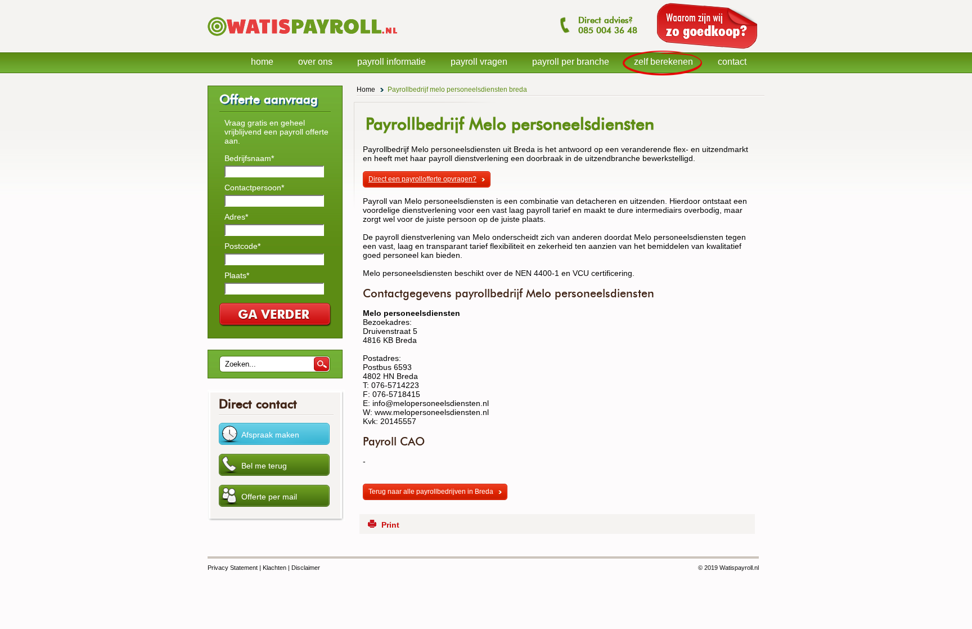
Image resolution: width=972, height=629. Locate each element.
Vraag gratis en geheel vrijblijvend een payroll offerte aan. (276, 131)
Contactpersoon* (254, 187)
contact (732, 61)
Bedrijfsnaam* (249, 158)
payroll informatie (391, 61)
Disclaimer (305, 567)
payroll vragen (479, 61)
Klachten (274, 567)
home (262, 61)
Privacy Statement (233, 567)
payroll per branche (570, 61)
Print (390, 524)
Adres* (236, 216)
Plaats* (236, 275)
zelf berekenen (663, 61)
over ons (315, 61)
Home (366, 89)
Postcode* (242, 246)
